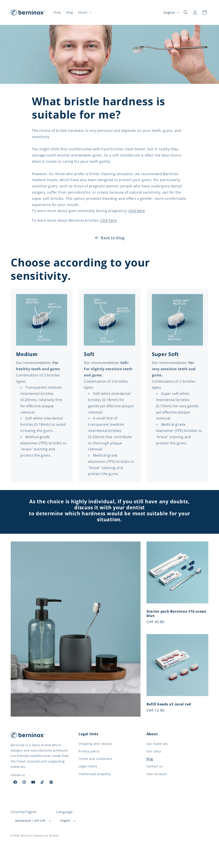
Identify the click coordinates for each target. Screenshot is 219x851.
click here (136, 210)
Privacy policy (88, 751)
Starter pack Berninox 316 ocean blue (176, 613)
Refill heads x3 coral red (168, 704)
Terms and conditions (95, 759)
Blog (149, 759)
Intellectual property (94, 774)
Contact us (154, 766)
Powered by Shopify (46, 835)
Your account (156, 774)
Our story (153, 751)
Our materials (157, 744)
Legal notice (87, 766)
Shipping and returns (95, 744)
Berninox (27, 835)
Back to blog (112, 237)
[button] (84, 12)
